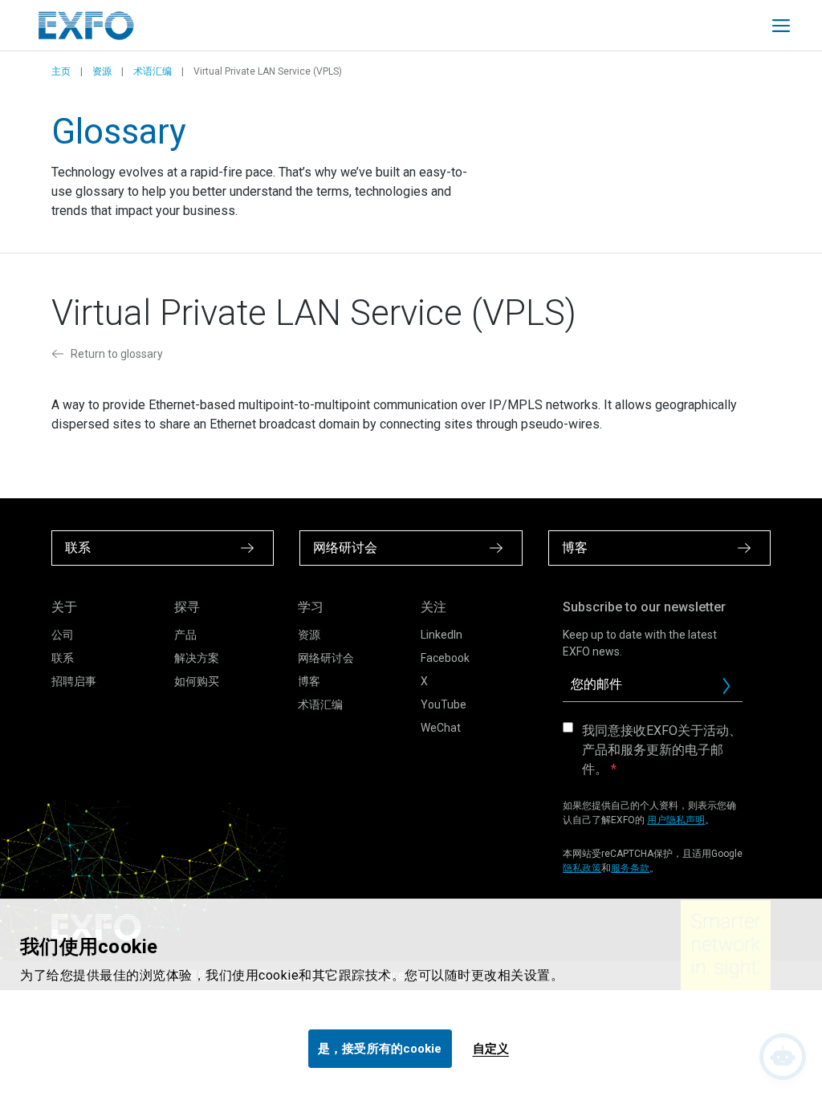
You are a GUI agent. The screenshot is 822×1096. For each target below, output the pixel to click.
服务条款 (630, 868)
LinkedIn (441, 634)
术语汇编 (152, 71)
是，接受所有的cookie (380, 1048)
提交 (733, 690)
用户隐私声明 (676, 820)
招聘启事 (73, 681)
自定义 (491, 1048)
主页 (61, 71)
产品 (185, 634)
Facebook (445, 658)
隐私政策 (582, 868)
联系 (62, 658)
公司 (62, 634)
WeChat (441, 727)
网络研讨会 (326, 658)
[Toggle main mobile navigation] (781, 25)
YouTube (443, 704)
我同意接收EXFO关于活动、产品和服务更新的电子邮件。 (662, 750)
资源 (102, 71)
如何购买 (196, 681)
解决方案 (196, 658)
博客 (309, 681)
